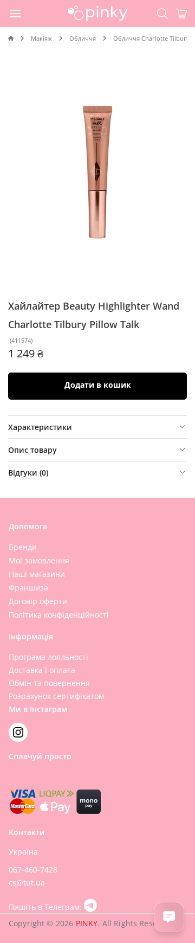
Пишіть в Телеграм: (46, 907)
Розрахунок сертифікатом (56, 696)
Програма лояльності (48, 657)
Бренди (23, 547)
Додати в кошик (97, 385)
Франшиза (28, 587)
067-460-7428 (33, 869)
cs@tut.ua (27, 882)
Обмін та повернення (49, 683)
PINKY (87, 923)
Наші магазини (37, 574)
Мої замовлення (39, 560)
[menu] (15, 13)
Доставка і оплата (42, 670)
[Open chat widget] (169, 917)
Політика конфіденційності (59, 615)
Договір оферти (38, 601)
